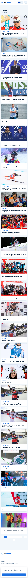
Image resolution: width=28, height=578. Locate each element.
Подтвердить (14, 574)
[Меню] (25, 2)
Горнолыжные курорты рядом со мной (9, 563)
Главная (2, 7)
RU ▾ (21, 2)
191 (25, 537)
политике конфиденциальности (15, 572)
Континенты (3, 559)
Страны (2, 557)
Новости (3, 561)
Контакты (3, 567)
